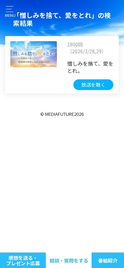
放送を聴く (93, 84)
